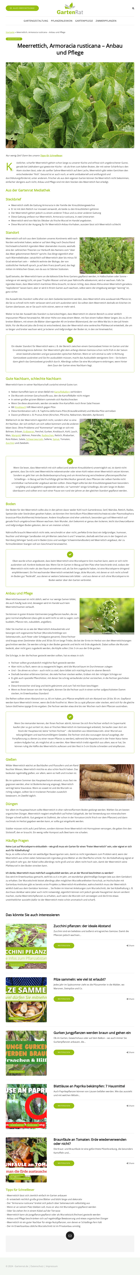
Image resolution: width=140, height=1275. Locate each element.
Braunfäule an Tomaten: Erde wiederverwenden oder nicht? (90, 1141)
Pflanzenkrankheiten (20, 1178)
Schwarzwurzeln (34, 439)
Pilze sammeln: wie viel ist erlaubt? (80, 979)
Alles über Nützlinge (24, 8)
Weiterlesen (64, 945)
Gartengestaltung (36, 20)
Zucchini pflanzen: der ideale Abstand (82, 926)
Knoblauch (20, 407)
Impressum (52, 1266)
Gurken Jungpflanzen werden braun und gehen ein (92, 1032)
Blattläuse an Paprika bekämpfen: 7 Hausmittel (89, 1086)
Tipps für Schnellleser (51, 155)
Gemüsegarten (14, 39)
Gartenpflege (84, 20)
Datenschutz (37, 1266)
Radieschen (48, 435)
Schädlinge (32, 1125)
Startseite (10, 32)
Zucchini (10, 443)
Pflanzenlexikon (61, 20)
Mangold (16, 435)
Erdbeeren (28, 431)
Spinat (56, 439)
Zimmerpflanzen (106, 20)
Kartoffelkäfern (62, 391)
